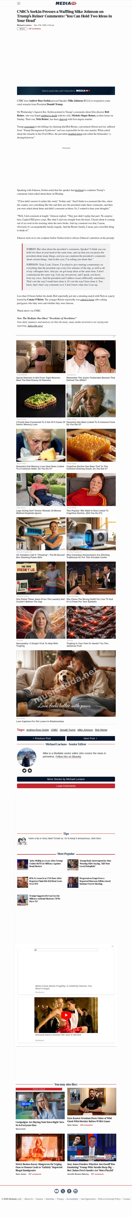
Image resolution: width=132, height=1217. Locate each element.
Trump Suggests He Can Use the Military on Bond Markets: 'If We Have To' (44, 898)
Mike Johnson (85, 730)
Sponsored (20, 1129)
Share (22, 29)
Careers (39, 1199)
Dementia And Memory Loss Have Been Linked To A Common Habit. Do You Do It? (40, 467)
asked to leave (87, 299)
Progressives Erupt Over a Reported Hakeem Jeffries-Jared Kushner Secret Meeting (95, 881)
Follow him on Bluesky (68, 756)
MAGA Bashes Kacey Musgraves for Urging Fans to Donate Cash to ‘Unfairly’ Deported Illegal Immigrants (39, 1167)
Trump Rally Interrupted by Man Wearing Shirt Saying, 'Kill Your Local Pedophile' (95, 863)
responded (29, 126)
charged (63, 119)
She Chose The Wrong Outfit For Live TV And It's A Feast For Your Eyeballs (90, 600)
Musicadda (21, 718)
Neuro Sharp (21, 419)
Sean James (72, 1125)
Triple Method (22, 375)
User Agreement (88, 1199)
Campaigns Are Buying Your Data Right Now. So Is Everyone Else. (40, 1123)
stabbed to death (49, 115)
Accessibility (72, 1199)
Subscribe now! (35, 325)
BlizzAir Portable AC (24, 552)
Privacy (60, 1199)
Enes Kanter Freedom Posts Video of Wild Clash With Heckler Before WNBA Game (89, 1119)
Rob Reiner (101, 730)
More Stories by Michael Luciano (66, 779)
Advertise (50, 1199)
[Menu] (20, 3)
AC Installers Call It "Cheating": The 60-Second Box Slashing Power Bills (40, 556)
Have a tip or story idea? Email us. (46, 838)
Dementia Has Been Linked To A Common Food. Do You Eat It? (91, 423)
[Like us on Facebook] (69, 1191)
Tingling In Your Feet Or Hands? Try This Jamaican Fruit (87, 644)
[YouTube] (56, 1191)
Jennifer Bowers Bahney (78, 1174)
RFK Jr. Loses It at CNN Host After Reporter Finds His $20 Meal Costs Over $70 (45, 881)
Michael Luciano (24, 25)
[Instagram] (75, 1191)
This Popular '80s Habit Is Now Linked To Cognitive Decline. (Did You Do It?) (87, 511)
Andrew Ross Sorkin (37, 730)
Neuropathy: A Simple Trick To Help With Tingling (37, 644)
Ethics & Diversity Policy (109, 1199)
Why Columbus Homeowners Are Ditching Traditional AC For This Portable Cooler (88, 556)
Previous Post (43, 738)
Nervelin (20, 640)
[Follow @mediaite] (63, 1191)
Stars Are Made (73, 596)
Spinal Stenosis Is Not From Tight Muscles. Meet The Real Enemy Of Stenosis (38, 379)
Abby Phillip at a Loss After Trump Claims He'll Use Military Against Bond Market (46, 863)
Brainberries (71, 375)
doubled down (75, 133)
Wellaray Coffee (23, 596)
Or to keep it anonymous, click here (82, 838)
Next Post (89, 738)
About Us (28, 1199)
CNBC (54, 730)
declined (79, 190)
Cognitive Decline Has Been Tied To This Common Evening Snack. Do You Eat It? (87, 467)
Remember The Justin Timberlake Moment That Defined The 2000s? (91, 379)
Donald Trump (68, 730)
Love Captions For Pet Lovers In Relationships (40, 721)
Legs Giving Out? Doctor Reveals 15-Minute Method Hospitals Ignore (38, 511)
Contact (126, 1199)
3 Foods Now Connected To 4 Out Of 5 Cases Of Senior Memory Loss (40, 423)
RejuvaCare (21, 508)
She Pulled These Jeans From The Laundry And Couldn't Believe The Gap (40, 600)
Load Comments (66, 785)
